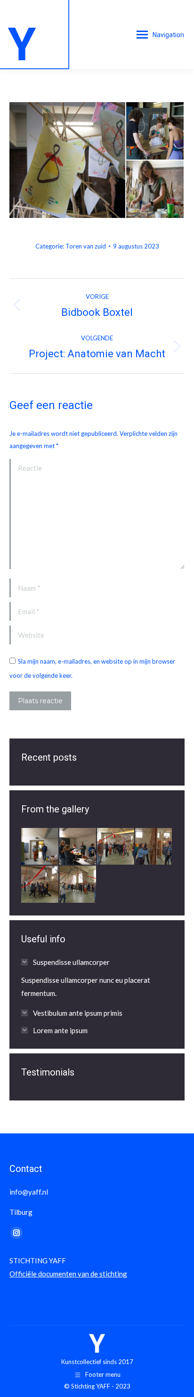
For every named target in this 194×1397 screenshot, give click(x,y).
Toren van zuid (85, 246)
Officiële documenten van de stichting (68, 1273)
